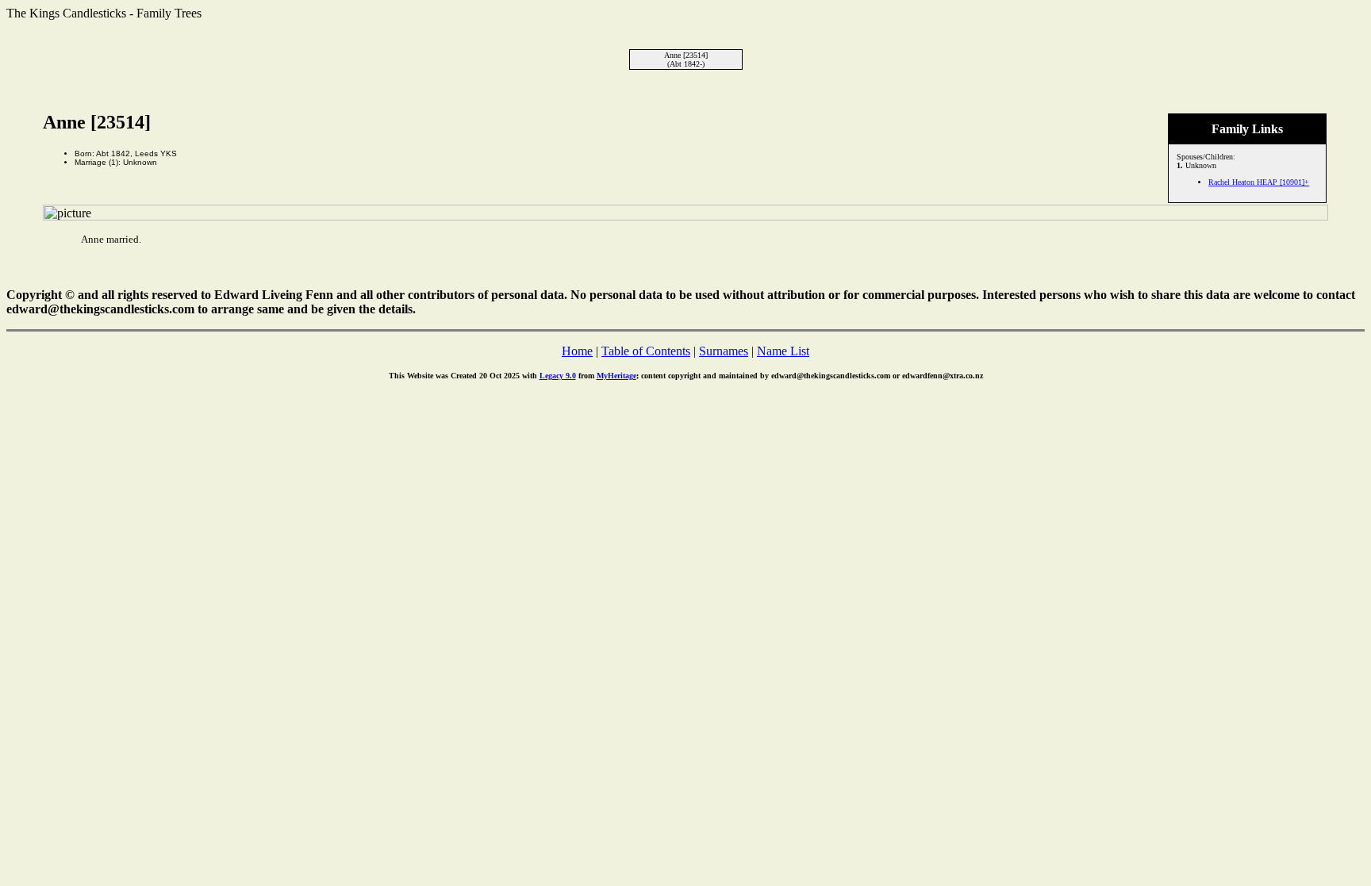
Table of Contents (645, 351)
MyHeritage (616, 375)
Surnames (723, 351)
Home (577, 351)
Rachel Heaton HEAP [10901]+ (1258, 182)
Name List (783, 351)
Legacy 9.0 (558, 375)
